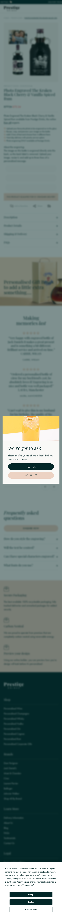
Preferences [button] (28, 885)
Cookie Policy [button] (15, 882)
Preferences (31, 909)
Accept (31, 895)
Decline (31, 902)
